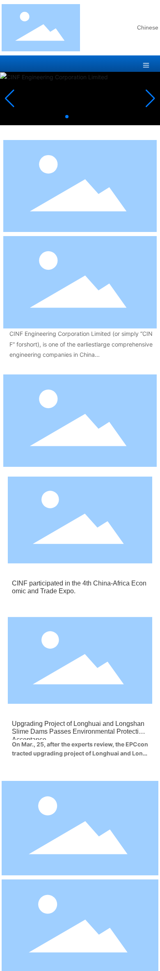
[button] (67, 116)
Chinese (147, 27)
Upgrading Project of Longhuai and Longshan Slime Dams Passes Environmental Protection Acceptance (79, 731)
